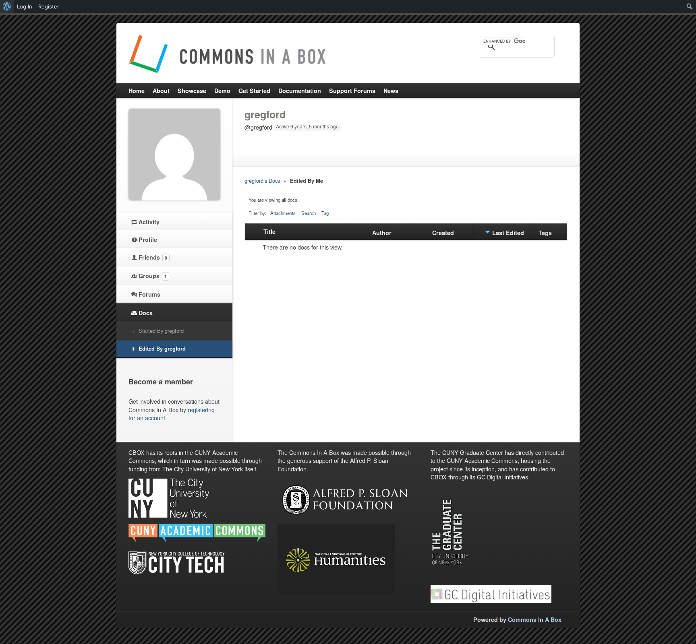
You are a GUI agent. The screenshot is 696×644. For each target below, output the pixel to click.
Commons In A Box (534, 619)
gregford (265, 114)
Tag (325, 213)
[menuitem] (7, 6)
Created (443, 233)
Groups (153, 276)
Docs (146, 313)
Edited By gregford (162, 348)
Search (308, 213)
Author (382, 233)
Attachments (283, 213)
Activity (149, 222)
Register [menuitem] (48, 6)
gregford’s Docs (262, 180)
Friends (153, 257)
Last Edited (508, 233)
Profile (148, 239)
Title (269, 231)
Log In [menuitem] (24, 6)
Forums (149, 294)
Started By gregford (161, 330)
